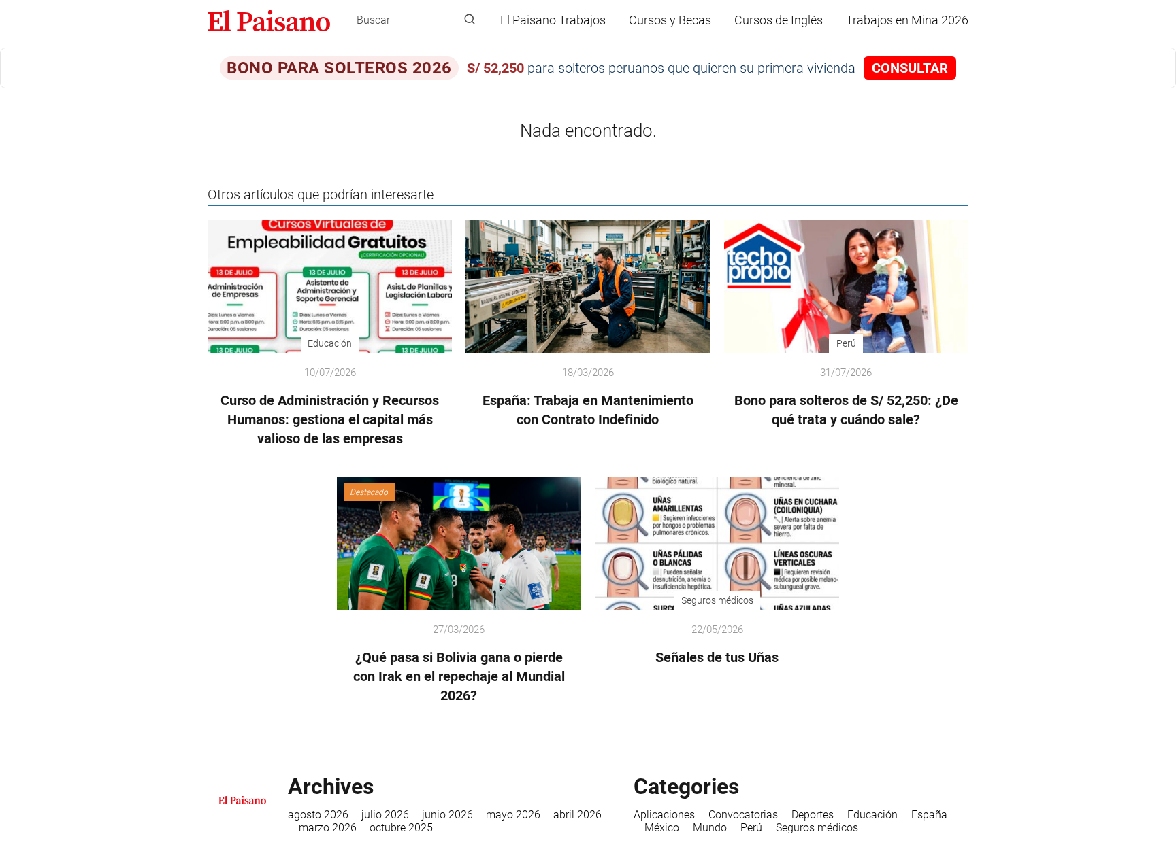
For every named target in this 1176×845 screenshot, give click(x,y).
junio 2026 (447, 814)
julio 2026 (385, 814)
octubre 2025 (401, 827)
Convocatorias (743, 814)
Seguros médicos (817, 827)
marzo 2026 (328, 827)
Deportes (812, 814)
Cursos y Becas (670, 20)
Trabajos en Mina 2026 (907, 20)
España (929, 814)
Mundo (710, 827)
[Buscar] (469, 20)
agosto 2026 (318, 814)
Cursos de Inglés (778, 20)
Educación (872, 814)
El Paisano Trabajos (553, 20)
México (661, 827)
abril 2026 (577, 814)
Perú (751, 827)
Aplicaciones (664, 814)
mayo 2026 (513, 814)
